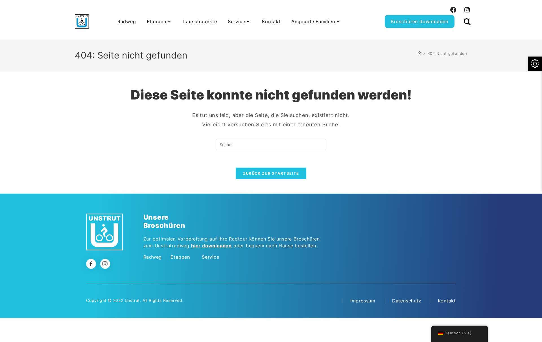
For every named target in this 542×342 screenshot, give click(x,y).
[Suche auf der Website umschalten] (467, 15)
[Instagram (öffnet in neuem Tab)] (466, 10)
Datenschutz (406, 301)
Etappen (180, 257)
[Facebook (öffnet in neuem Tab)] (453, 10)
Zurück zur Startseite (271, 173)
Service (210, 257)
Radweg (152, 257)
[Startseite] (419, 53)
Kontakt (447, 301)
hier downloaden (211, 245)
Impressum (362, 301)
